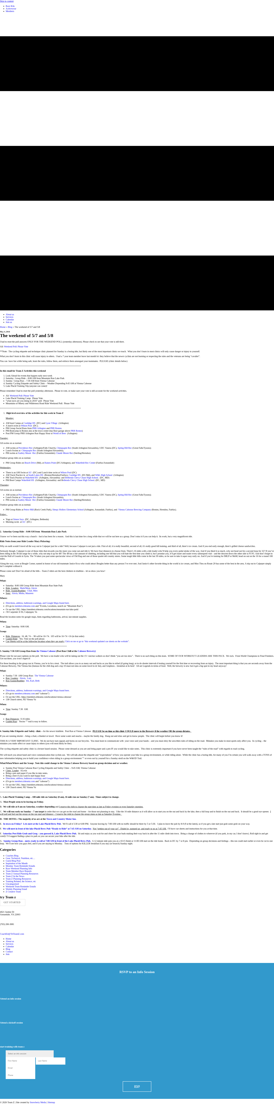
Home (3, 327)
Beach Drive (31, 463)
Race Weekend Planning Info (19, 868)
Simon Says (18, 519)
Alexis (34, 588)
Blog (10, 327)
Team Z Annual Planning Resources (22, 873)
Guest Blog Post (13, 861)
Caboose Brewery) (87, 651)
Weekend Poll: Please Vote (16, 346)
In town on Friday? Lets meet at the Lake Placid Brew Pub (32, 824)
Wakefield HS (31, 477)
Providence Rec (25, 448)
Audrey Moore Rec (27, 453)
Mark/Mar (24, 588)
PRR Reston (56, 428)
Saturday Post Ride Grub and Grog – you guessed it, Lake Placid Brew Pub (39, 833)
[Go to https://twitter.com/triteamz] (137, 961)
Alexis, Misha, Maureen (22, 593)
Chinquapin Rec (64, 448)
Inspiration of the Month (17, 863)
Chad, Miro (32, 590)
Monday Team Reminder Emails (20, 866)
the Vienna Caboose (46, 651)
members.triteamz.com (25, 606)
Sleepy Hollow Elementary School (68, 509)
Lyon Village (51, 423)
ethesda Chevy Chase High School (78, 480)
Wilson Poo (65, 472)
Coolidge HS (29, 423)
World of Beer (59, 433)
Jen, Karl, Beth (33, 681)
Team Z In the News (15, 876)
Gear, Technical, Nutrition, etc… (20, 858)
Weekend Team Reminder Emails (21, 886)
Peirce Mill (29, 509)
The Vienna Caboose (44, 675)
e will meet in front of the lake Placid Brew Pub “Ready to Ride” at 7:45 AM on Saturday (48, 828)
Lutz (29, 678)
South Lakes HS (35, 475)
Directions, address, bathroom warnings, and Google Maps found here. (38, 603)
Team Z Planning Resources (18, 879)
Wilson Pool (26, 425)
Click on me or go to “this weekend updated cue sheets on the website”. (97, 641)
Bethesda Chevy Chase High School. (82, 477)
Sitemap (51, 1102)
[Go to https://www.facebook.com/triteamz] (137, 959)
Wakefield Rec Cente (85, 463)
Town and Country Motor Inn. (61, 819)
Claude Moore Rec (64, 453)
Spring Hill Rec (125, 448)
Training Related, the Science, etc (21, 881)
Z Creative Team (13, 891)
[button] (12, 902)
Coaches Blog (12, 855)
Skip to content (7, 1)
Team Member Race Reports (19, 871)
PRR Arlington (39, 428)
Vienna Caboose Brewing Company (134, 509)
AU (30, 472)
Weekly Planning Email (16, 889)
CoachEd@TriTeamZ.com (12, 934)
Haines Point (50, 463)
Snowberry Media (37, 1102)
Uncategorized (12, 884)
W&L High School (103, 475)
